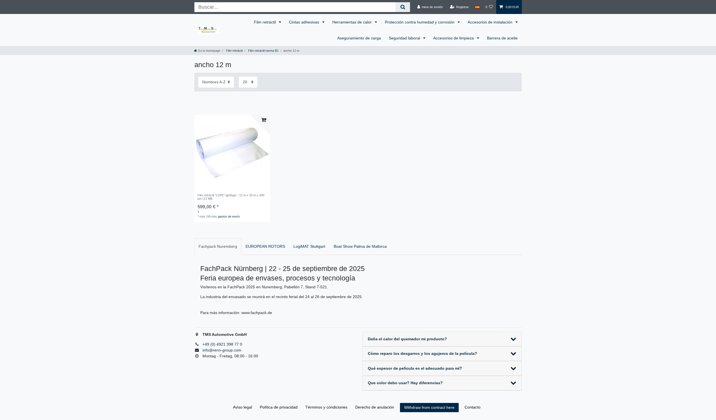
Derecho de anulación (374, 407)
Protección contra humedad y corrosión (420, 22)
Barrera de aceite (502, 38)
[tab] (217, 246)
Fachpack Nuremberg (218, 246)
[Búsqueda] (402, 7)
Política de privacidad (279, 407)
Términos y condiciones (326, 407)
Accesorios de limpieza (454, 38)
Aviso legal (242, 407)
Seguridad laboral (405, 38)
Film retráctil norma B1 (263, 50)
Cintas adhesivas (304, 22)
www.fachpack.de (256, 312)
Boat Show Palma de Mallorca (360, 246)
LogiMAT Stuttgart (309, 246)
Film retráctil (265, 22)
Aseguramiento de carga (359, 38)
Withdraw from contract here (429, 407)
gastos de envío (229, 216)
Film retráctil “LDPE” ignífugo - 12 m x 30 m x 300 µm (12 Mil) (230, 197)
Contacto (473, 407)
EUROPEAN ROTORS (265, 246)
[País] (477, 7)
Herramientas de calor (352, 22)
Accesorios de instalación (491, 22)
